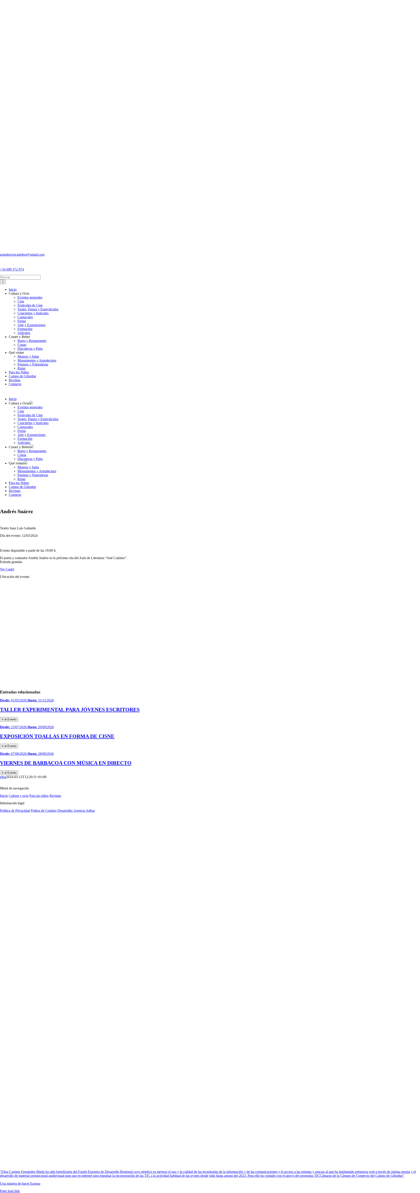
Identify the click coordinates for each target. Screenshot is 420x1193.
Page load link (10, 1191)
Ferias (22, 431)
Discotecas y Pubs (30, 459)
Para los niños (39, 796)
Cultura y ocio (18, 796)
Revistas (14, 491)
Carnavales (25, 427)
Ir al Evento (9, 719)
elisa (3, 777)
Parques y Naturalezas (33, 475)
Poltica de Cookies (44, 810)
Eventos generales (30, 407)
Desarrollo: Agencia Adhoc (76, 810)
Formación (25, 439)
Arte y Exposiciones (32, 435)
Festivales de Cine (30, 415)
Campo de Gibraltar (22, 487)
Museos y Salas (28, 467)
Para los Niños (19, 483)
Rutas (21, 479)
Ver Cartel (7, 569)
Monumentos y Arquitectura (37, 471)
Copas (22, 455)
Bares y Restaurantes (32, 451)
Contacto (15, 495)
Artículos (24, 442)
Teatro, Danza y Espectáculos (38, 419)
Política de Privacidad (15, 810)
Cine (21, 411)
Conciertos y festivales (33, 423)
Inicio (13, 399)
